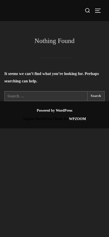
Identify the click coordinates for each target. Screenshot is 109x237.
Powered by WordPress (54, 110)
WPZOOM (77, 119)
